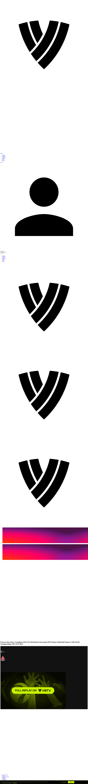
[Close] (86, 782)
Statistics (3, 631)
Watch (1, 153)
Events (3, 156)
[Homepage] (44, 44)
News (3, 158)
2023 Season (6, 637)
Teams (3, 629)
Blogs (3, 160)
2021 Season (6, 639)
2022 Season (6, 638)
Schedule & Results (5, 628)
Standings (4, 630)
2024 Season (6, 636)
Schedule (3, 256)
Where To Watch (5, 626)
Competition (4, 632)
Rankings (4, 157)
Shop (3, 159)
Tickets (3, 627)
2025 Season (6, 635)
